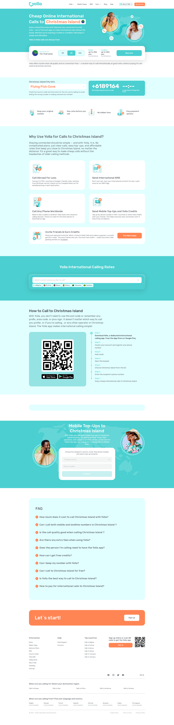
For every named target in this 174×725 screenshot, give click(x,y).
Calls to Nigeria (89, 642)
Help (111, 4)
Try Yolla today (129, 236)
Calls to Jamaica (90, 657)
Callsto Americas (105, 688)
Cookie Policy (114, 713)
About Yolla (32, 663)
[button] (126, 4)
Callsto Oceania (128, 688)
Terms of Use (127, 713)
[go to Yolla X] (118, 675)
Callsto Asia (56, 688)
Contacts (60, 645)
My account (140, 4)
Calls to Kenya (89, 648)
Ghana (67, 285)
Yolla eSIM (32, 657)
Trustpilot (64, 240)
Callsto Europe (34, 688)
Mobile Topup (82, 4)
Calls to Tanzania (90, 654)
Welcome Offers (34, 648)
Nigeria (38, 285)
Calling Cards (33, 660)
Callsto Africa (80, 688)
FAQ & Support (62, 642)
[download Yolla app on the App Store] (49, 376)
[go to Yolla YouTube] (123, 675)
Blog (105, 4)
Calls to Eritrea (89, 645)
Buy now (129, 53)
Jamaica (89, 285)
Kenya (58, 285)
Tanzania (78, 285)
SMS (91, 4)
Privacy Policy (140, 713)
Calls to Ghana (89, 651)
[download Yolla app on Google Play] (66, 376)
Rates (31, 642)
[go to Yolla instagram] (113, 675)
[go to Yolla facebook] (108, 675)
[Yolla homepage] (35, 4)
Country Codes (34, 654)
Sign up (131, 618)
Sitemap (32, 669)
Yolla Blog (32, 666)
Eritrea (48, 285)
